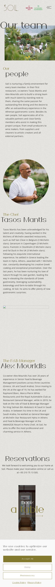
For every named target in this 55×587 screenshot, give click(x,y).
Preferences (27, 576)
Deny (28, 567)
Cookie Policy (19, 583)
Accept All (27, 559)
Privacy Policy (34, 583)
